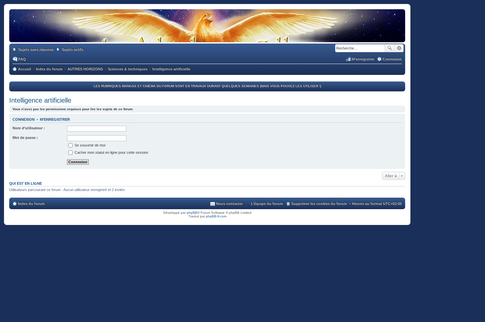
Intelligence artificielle (40, 100)
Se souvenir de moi (89, 145)
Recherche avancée (399, 48)
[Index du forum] (207, 35)
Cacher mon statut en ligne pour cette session (111, 152)
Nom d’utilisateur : (29, 128)
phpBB (192, 212)
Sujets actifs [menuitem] (72, 49)
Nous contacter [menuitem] (229, 204)
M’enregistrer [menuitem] (363, 59)
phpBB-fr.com (216, 216)
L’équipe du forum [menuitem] (267, 204)
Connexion (24, 119)
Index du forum (31, 204)
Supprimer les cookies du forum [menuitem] (319, 204)
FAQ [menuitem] (22, 59)
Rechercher (390, 48)
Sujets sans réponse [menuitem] (36, 49)
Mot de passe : (25, 138)
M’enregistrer (55, 119)
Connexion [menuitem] (392, 59)
